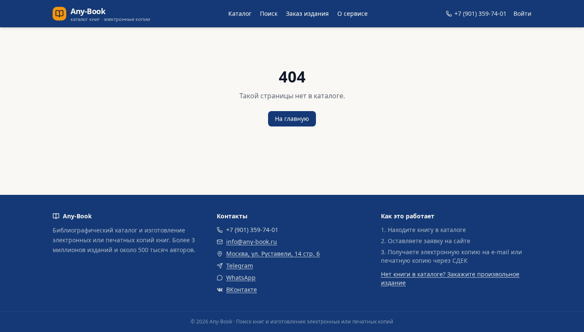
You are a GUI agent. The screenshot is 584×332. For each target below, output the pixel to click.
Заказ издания (307, 13)
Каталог (239, 13)
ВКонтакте (241, 289)
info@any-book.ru (251, 242)
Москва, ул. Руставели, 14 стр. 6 (273, 254)
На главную (292, 119)
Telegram (239, 265)
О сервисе (352, 13)
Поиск (268, 13)
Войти (522, 13)
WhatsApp (241, 277)
